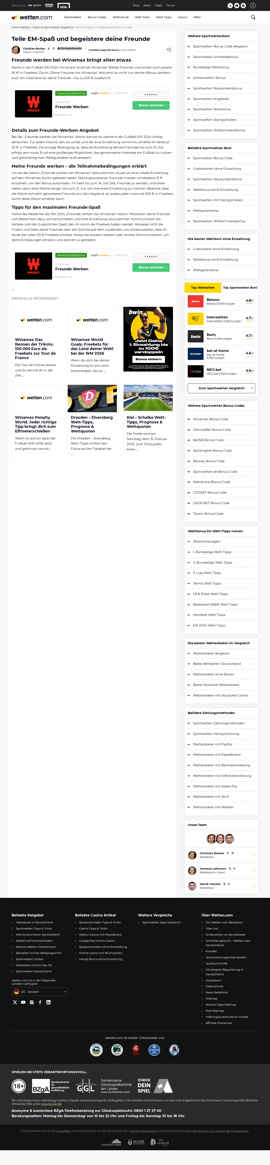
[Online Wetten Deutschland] (36, 17)
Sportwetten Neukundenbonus (217, 88)
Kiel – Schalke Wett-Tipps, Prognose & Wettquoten (146, 422)
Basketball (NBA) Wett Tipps (215, 604)
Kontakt (211, 951)
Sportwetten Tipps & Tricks (34, 928)
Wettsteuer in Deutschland (34, 922)
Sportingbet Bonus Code (212, 450)
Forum (170, 5)
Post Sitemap (215, 1010)
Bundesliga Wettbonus (211, 67)
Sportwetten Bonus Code (212, 158)
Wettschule (121, 17)
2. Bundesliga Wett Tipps (212, 562)
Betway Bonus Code (209, 461)
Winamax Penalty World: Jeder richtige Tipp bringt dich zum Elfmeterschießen (36, 424)
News (147, 5)
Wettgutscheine (205, 211)
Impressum (213, 980)
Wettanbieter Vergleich (211, 653)
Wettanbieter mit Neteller (213, 807)
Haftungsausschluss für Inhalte (227, 1016)
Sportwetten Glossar (29, 959)
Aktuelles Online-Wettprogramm (39, 953)
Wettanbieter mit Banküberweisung (221, 765)
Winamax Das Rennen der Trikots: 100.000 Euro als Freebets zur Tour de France (35, 349)
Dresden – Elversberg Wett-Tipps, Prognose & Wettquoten (92, 424)
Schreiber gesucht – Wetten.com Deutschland (228, 943)
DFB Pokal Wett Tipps (210, 594)
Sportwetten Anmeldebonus (215, 57)
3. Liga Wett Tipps (207, 573)
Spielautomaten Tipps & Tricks (100, 922)
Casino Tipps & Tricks (93, 928)
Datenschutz (214, 986)
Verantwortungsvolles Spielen (226, 957)
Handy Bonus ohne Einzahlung (101, 959)
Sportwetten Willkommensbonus (219, 130)
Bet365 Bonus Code (208, 440)
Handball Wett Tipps (209, 615)
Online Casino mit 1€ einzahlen (100, 953)
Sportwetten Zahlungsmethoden (219, 723)
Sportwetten (72, 17)
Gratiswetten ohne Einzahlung (217, 169)
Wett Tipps (163, 17)
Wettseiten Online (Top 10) (34, 965)
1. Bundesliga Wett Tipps (212, 552)
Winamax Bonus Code (210, 419)
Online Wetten (21, 27)
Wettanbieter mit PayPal (212, 744)
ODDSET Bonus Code (210, 492)
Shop (136, 5)
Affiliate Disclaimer (219, 1023)
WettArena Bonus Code (211, 482)
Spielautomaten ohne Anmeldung (103, 946)
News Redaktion (217, 992)
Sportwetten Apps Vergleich (161, 922)
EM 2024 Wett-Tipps (209, 625)
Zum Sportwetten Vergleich (221, 388)
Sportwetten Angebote (211, 99)
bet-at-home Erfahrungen (215, 356)
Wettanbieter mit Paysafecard (216, 755)
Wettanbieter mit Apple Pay (215, 786)
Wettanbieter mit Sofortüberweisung (222, 776)
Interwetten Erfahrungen (224, 320)
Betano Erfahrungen (221, 303)
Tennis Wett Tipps (207, 583)
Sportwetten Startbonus (212, 109)
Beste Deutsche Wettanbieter (216, 685)
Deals (158, 5)
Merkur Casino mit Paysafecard (100, 934)
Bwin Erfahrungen (219, 338)
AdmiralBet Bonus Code (212, 430)
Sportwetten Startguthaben (215, 120)
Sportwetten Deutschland (33, 971)
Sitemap (211, 998)
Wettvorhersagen (206, 541)
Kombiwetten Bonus (209, 78)
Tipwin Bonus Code (208, 514)
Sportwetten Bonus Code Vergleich (220, 46)
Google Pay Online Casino (97, 940)
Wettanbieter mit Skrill (211, 797)
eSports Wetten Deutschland (35, 946)
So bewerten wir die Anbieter (226, 934)
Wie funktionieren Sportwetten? (38, 934)
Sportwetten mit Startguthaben (218, 200)
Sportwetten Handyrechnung (216, 734)
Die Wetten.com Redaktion (224, 922)
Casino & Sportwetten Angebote (52, 27)
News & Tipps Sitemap (221, 1004)
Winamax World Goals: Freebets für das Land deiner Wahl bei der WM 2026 (92, 347)
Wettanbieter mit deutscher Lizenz (220, 695)
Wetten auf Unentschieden (34, 940)
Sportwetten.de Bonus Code (215, 472)
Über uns (212, 928)
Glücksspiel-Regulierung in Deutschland (224, 972)
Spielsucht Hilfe (216, 963)
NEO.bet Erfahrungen (222, 373)
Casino (182, 17)
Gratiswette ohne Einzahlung (216, 249)
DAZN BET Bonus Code (211, 503)
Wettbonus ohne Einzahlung (215, 190)
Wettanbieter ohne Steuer (213, 674)
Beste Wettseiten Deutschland (217, 664)
